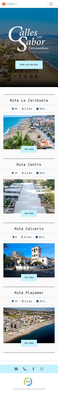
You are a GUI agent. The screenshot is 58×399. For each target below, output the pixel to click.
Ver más (29, 149)
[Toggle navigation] (51, 4)
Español (10, 4)
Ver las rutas (29, 65)
